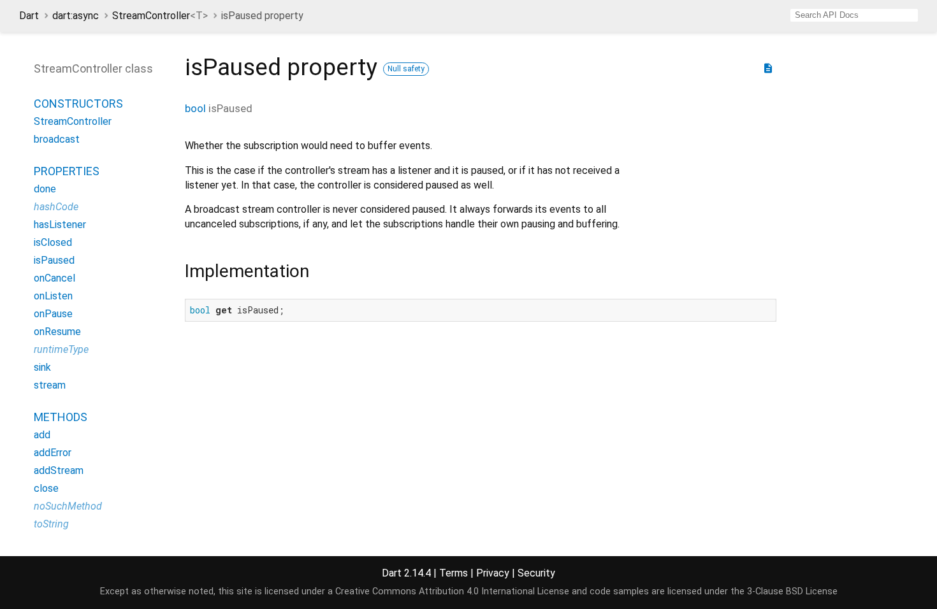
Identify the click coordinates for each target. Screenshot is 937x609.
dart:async (75, 16)
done (45, 189)
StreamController (160, 16)
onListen (53, 296)
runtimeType (61, 349)
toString (51, 524)
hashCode (56, 207)
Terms (453, 573)
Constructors (78, 103)
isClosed (53, 242)
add (42, 435)
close (46, 488)
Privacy (492, 573)
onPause (53, 314)
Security (536, 573)
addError (52, 453)
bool (195, 108)
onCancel (54, 278)
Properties (66, 171)
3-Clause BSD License (792, 591)
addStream (59, 470)
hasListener (60, 225)
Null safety (406, 68)
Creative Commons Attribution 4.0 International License (452, 591)
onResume (57, 332)
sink (42, 367)
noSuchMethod (68, 506)
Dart (29, 16)
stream (50, 385)
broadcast (57, 139)
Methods (60, 417)
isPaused (54, 260)
